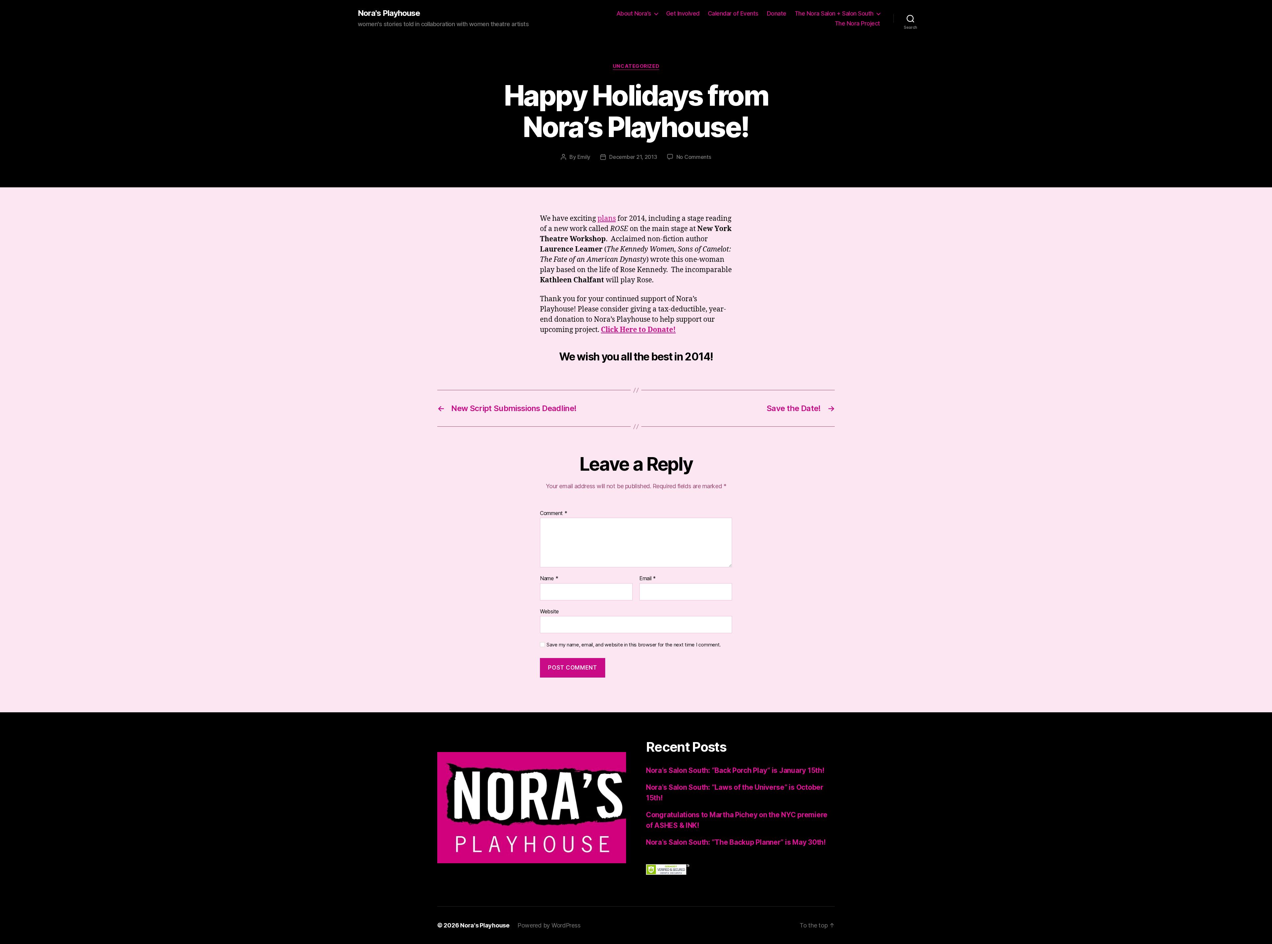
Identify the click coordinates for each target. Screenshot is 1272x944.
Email (647, 579)
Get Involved (683, 13)
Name (549, 579)
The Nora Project (857, 23)
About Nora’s (633, 13)
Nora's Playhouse (389, 13)
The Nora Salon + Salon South (834, 13)
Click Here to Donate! (638, 329)
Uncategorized (636, 66)
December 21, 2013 (633, 157)
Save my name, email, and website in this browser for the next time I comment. (634, 645)
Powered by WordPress (549, 925)
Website (549, 611)
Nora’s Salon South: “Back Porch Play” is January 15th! (735, 770)
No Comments (693, 157)
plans (607, 218)
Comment (553, 513)
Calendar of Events (733, 13)
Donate (776, 13)
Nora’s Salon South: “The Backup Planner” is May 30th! (736, 842)
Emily (584, 157)
